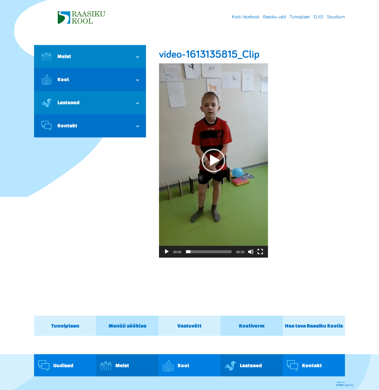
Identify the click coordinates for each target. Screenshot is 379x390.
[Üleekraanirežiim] (260, 252)
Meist (64, 56)
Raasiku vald (274, 17)
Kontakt (67, 125)
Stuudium (336, 17)
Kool (63, 79)
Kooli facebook (245, 17)
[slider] (209, 251)
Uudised (62, 365)
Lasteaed (68, 102)
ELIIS (318, 17)
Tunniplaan (300, 17)
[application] (213, 160)
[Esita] (167, 252)
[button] (213, 160)
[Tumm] (251, 252)
